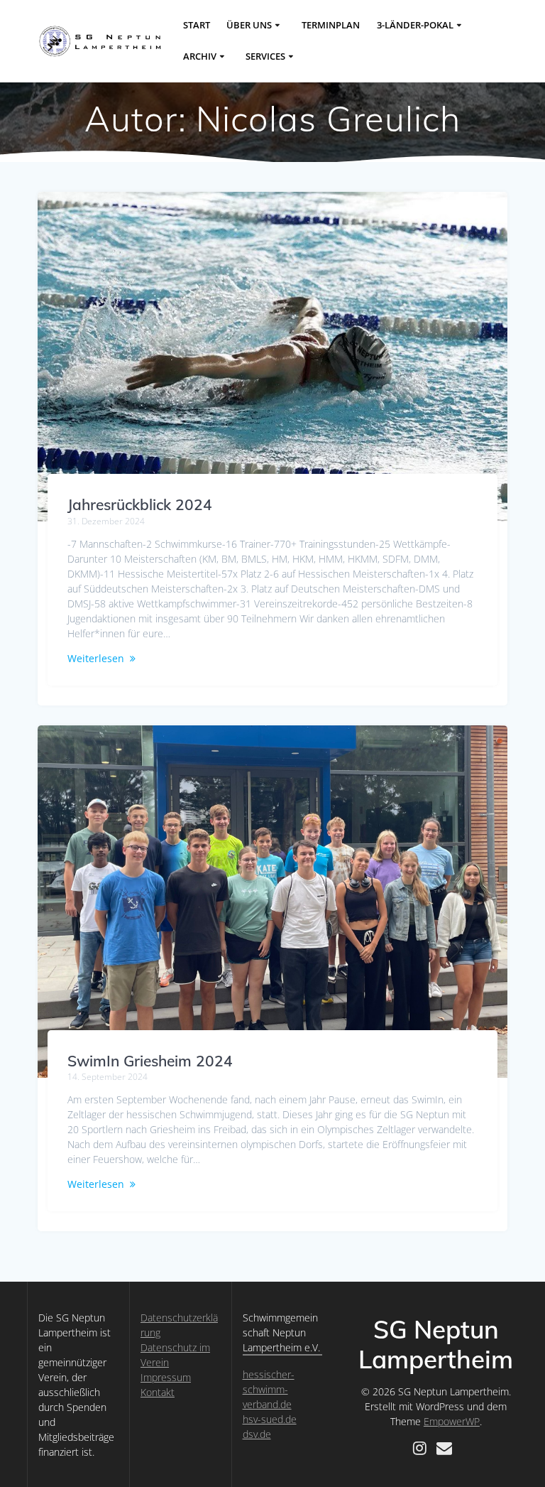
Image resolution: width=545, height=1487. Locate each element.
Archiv (199, 56)
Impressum (166, 1377)
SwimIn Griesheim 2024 (150, 1060)
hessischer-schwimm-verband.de (268, 1389)
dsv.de (257, 1434)
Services (265, 56)
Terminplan (331, 25)
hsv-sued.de (270, 1419)
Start (196, 25)
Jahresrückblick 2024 (139, 504)
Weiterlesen (95, 658)
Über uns (249, 25)
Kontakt (158, 1392)
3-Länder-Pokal (415, 25)
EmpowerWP (452, 1421)
